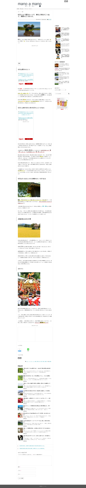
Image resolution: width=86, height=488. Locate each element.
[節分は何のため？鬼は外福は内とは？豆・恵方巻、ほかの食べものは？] (20, 415)
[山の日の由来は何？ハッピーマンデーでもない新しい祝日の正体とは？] (20, 422)
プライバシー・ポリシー (28, 8)
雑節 (46, 361)
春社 (36, 361)
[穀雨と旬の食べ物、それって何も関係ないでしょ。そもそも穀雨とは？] (20, 377)
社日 (50, 19)
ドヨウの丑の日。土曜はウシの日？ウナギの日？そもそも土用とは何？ (64, 65)
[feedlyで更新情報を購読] (65, 1)
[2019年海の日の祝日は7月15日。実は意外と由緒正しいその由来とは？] (20, 392)
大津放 (50, 361)
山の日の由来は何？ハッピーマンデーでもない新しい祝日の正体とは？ (64, 73)
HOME (18, 8)
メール (19, 470)
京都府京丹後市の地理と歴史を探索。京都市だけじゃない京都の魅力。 (32, 448)
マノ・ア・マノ (44, 486)
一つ (29, 361)
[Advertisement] (34, 53)
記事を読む (25, 373)
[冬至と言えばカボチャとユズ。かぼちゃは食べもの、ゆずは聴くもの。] (20, 437)
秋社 (43, 361)
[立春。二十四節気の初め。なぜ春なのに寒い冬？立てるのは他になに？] (20, 430)
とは (27, 361)
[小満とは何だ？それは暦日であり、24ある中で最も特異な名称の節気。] (20, 370)
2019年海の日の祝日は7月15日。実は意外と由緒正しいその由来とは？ (64, 78)
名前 (19, 466)
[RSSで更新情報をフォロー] (67, 1)
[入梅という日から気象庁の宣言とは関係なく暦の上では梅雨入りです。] (20, 385)
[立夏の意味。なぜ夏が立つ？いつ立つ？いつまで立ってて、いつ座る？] (20, 400)
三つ (31, 361)
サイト (19, 474)
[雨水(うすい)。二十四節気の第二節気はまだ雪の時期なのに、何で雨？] (20, 407)
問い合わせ (21, 8)
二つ (33, 361)
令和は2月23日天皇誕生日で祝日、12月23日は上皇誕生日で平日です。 (64, 69)
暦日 (38, 361)
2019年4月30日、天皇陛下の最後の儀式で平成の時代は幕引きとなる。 (32, 445)
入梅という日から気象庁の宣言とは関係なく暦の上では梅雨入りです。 (64, 82)
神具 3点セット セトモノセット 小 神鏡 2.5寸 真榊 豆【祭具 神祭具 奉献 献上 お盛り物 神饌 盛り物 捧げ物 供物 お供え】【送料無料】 (25, 118)
